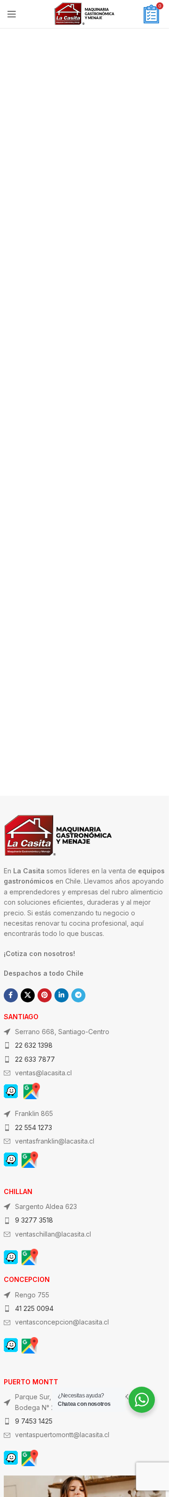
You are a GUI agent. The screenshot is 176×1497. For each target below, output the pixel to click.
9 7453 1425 (34, 1421)
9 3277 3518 (34, 1220)
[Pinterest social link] (45, 995)
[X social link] (28, 995)
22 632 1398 (34, 1045)
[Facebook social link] (11, 995)
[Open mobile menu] (11, 14)
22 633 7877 (35, 1059)
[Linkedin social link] (61, 995)
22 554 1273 (33, 1127)
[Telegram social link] (78, 995)
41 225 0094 (34, 1308)
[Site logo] (84, 13)
